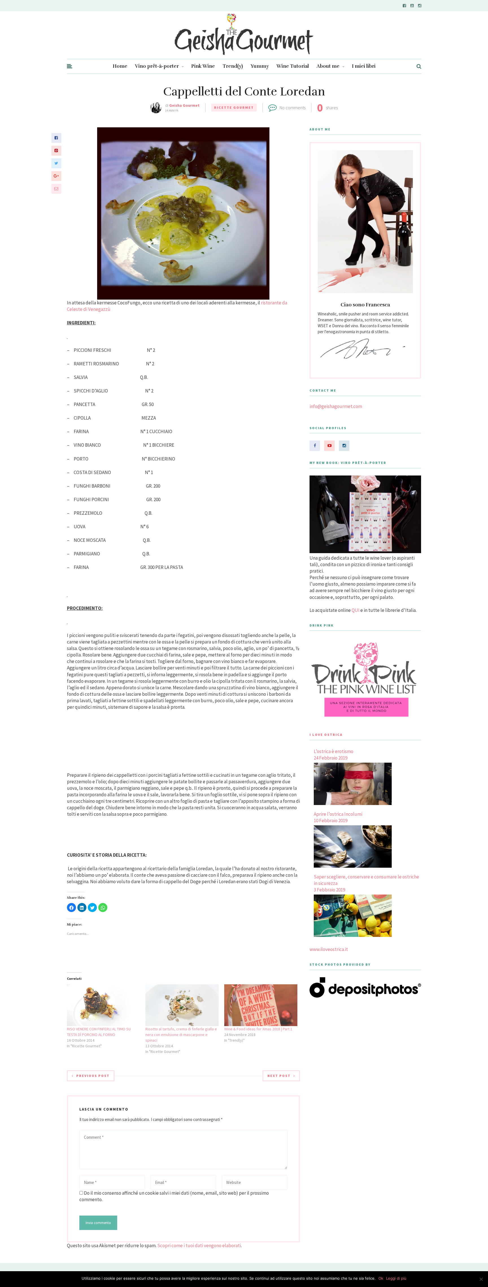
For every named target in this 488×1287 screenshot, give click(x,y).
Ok (380, 1278)
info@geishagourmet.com (336, 406)
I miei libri (364, 66)
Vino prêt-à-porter (157, 66)
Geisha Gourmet (184, 105)
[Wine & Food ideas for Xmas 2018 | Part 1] (260, 1005)
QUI (356, 610)
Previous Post (93, 1076)
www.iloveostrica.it (329, 949)
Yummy (259, 66)
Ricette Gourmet (234, 107)
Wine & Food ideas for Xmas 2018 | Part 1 (258, 1028)
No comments (293, 107)
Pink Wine (203, 66)
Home (120, 66)
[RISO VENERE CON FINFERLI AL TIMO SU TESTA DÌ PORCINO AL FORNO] (103, 1005)
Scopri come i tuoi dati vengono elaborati (199, 1245)
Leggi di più (396, 1278)
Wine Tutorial (292, 66)
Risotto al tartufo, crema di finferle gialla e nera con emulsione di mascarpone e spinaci (181, 1034)
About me (328, 66)
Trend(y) (233, 66)
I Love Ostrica (326, 734)
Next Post (279, 1076)
